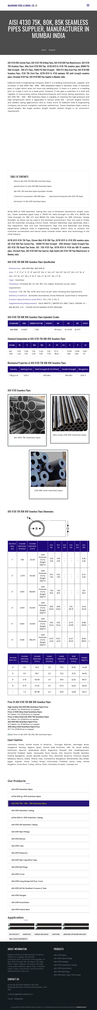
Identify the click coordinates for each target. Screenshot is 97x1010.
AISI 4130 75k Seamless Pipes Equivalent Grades (33, 191)
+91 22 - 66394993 (15, 999)
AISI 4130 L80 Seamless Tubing (24, 825)
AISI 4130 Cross (17, 874)
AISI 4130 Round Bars (20, 902)
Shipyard (56, 934)
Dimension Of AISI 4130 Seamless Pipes (30, 201)
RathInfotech (81, 1007)
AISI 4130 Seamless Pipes (22, 789)
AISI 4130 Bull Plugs (19, 867)
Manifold (27, 934)
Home (44, 50)
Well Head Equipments (18, 939)
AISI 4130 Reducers (19, 853)
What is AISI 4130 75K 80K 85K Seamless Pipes (32, 181)
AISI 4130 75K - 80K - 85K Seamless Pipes (28, 803)
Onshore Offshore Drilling (74, 934)
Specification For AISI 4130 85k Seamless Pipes (32, 186)
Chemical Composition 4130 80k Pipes (29, 196)
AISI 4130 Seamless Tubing (22, 810)
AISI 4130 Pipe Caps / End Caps (67, 975)
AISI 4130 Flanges (18, 895)
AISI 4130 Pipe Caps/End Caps (24, 860)
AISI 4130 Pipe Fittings (20, 832)
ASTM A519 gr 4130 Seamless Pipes (26, 796)
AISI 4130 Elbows (18, 839)
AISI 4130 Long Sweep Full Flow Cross (27, 881)
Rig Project (14, 934)
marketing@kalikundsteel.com (20, 994)
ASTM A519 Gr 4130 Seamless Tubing (27, 817)
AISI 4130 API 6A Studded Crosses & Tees (28, 888)
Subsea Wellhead (41, 934)
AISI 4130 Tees (17, 846)
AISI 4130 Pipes (60, 955)
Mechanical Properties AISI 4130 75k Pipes (66, 196)
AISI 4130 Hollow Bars (20, 909)
